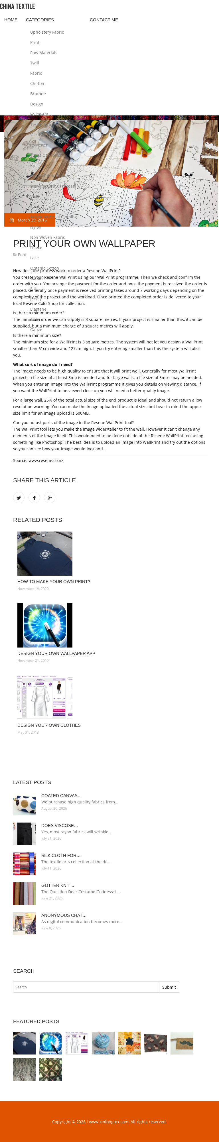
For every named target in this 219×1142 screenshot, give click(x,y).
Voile (34, 196)
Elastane (38, 309)
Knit (34, 165)
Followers (39, 114)
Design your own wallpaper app (56, 653)
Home (10, 19)
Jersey (36, 299)
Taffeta (36, 319)
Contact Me (104, 19)
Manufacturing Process (52, 186)
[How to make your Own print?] (110, 554)
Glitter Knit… (57, 885)
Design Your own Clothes (49, 725)
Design (36, 104)
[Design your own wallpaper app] (110, 625)
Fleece (36, 247)
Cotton (36, 278)
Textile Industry (45, 124)
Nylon (35, 227)
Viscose (37, 134)
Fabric (36, 73)
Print (34, 42)
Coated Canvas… (61, 795)
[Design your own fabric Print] (129, 1043)
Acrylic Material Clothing (53, 216)
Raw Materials (43, 52)
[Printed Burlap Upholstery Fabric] (182, 1043)
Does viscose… (59, 825)
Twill (34, 63)
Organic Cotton (44, 268)
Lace (34, 257)
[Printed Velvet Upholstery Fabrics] (24, 1069)
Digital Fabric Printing (51, 175)
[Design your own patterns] (103, 1043)
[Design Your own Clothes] (110, 697)
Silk (33, 288)
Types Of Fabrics (46, 155)
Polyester (39, 145)
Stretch (37, 206)
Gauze (36, 329)
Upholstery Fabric (47, 32)
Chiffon (37, 83)
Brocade (38, 93)
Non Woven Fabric (47, 237)
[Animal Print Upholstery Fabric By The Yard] (50, 1069)
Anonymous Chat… (64, 915)
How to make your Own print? (53, 581)
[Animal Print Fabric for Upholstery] (155, 1043)
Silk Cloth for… (61, 855)
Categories (40, 19)
